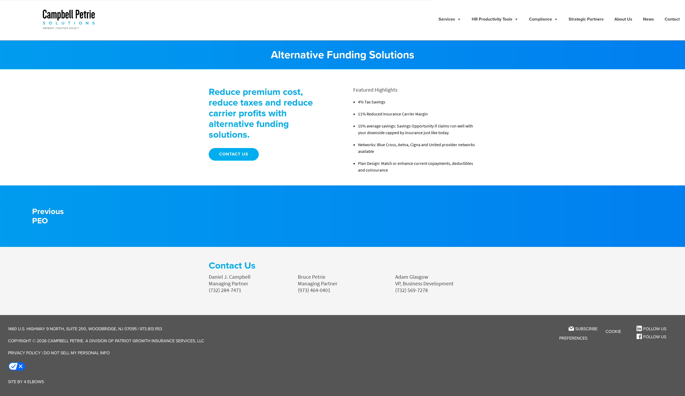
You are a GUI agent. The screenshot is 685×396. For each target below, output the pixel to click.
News (648, 19)
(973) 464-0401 (314, 290)
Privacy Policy (24, 353)
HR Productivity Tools (492, 19)
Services (447, 19)
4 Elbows (34, 382)
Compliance (540, 19)
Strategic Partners (586, 19)
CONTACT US (233, 154)
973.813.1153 (151, 329)
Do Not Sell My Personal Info (77, 353)
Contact (672, 19)
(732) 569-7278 (411, 290)
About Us (623, 19)
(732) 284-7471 (225, 290)
